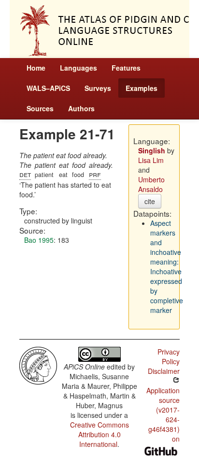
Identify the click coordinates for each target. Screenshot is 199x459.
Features (126, 68)
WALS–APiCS (48, 88)
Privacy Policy (168, 356)
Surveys (98, 88)
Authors (81, 108)
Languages (78, 68)
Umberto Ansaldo (151, 184)
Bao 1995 (39, 240)
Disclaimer (164, 371)
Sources (40, 108)
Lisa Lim (151, 160)
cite (149, 201)
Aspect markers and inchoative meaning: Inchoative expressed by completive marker (166, 266)
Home (36, 68)
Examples (141, 88)
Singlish (151, 150)
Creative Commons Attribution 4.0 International (99, 434)
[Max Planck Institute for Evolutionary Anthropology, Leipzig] (38, 365)
